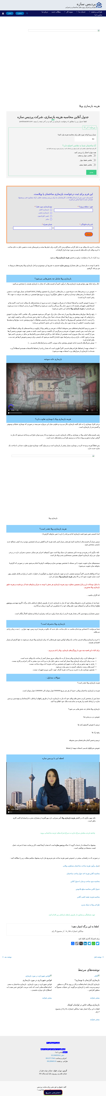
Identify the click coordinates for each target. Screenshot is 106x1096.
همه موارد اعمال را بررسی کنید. (85, 152)
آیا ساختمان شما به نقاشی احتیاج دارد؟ (79, 145)
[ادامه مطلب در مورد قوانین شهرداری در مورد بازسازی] (38, 976)
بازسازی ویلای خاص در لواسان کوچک (83, 1005)
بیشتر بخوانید (95, 998)
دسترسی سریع (53, 1092)
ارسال (88, 234)
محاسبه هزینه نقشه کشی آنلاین (88, 897)
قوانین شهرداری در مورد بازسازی (37, 980)
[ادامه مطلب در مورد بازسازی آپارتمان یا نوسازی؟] (97, 976)
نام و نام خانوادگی (86, 224)
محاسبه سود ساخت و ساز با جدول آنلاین (85, 881)
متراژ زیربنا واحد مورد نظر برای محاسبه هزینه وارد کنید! (77, 135)
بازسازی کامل (44, 210)
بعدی (91, 172)
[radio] (97, 931)
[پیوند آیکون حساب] (3, 13)
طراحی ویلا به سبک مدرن (90, 905)
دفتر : (62, 1055)
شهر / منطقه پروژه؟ (85, 207)
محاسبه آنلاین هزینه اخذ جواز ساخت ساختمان (83, 874)
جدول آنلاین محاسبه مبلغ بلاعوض (88, 889)
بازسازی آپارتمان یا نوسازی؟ (87, 980)
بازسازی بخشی (43, 213)
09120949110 (51, 1061)
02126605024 (55, 1055)
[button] (90, 11)
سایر (47, 219)
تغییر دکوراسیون (43, 216)
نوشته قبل (99, 957)
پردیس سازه (86, 4)
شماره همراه (47, 224)
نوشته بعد (7, 957)
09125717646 (50, 1058)
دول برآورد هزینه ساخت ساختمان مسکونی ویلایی (81, 866)
